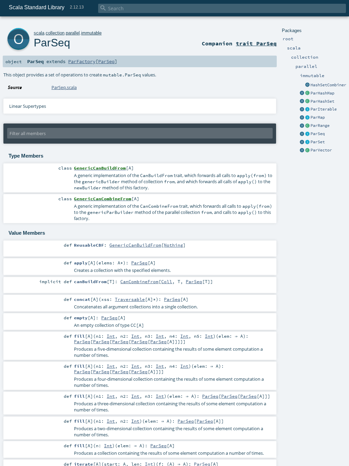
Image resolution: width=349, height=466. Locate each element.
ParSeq (317, 133)
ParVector (321, 150)
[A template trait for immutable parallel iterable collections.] (307, 109)
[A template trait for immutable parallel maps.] (307, 117)
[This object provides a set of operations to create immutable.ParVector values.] (302, 150)
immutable (91, 32)
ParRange (320, 125)
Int (111, 336)
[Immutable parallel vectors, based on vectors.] (307, 150)
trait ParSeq (256, 43)
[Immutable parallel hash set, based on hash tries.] (307, 101)
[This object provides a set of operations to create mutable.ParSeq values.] (302, 134)
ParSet (317, 142)
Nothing (173, 245)
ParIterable (323, 109)
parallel (73, 32)
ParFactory (81, 61)
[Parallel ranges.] (307, 126)
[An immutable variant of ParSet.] (307, 142)
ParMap (317, 117)
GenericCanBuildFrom (135, 245)
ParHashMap (322, 93)
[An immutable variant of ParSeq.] (307, 134)
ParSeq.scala (64, 87)
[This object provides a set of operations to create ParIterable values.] (302, 109)
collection (55, 32)
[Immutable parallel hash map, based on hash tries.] (307, 93)
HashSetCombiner (328, 85)
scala (39, 32)
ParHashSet (322, 101)
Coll (166, 281)
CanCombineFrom (139, 281)
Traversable (130, 299)
